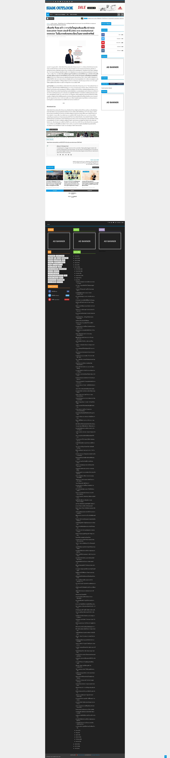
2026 (76, 256)
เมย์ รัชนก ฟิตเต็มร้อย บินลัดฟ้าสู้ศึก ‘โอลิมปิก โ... (85, 503)
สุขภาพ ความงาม (52, 279)
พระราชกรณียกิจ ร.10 (57, 264)
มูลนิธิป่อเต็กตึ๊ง (63, 268)
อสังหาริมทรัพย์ (61, 279)
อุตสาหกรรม (59, 282)
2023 (76, 262)
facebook (90, 190)
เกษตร (59, 257)
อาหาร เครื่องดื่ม (51, 282)
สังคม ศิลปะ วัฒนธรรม (53, 277)
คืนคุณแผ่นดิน (65, 257)
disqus (72, 190)
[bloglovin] (60, 2)
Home (48, 23)
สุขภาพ (61, 277)
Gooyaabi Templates (95, 755)
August (77, 277)
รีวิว (68, 14)
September (78, 275)
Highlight (105, 83)
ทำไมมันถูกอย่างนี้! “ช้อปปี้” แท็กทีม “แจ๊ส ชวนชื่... (85, 609)
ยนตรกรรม (111, 18)
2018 (76, 748)
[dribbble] (63, 2)
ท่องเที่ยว (64, 18)
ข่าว (51, 14)
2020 (76, 744)
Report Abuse (102, 251)
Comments (120, 83)
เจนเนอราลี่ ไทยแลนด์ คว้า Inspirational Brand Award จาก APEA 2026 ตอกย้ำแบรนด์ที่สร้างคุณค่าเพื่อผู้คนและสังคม (90, 183)
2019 (76, 746)
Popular (112, 83)
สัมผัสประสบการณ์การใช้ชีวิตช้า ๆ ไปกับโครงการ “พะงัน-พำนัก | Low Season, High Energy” (85, 18)
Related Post (50, 167)
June (77, 730)
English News (73, 14)
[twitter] (56, 2)
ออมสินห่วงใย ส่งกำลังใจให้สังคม (82, 320)
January (77, 741)
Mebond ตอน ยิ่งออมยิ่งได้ (81, 594)
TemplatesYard (81, 755)
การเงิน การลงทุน (53, 23)
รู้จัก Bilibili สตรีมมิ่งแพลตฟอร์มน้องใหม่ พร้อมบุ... (85, 423)
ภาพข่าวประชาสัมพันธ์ (60, 14)
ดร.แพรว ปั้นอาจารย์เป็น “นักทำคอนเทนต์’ (84, 505)
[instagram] (70, 2)
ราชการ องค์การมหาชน (53, 273)
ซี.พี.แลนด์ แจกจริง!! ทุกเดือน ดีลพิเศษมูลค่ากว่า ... (85, 626)
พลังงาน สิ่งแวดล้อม (52, 266)
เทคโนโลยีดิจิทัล (57, 260)
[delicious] (72, 2)
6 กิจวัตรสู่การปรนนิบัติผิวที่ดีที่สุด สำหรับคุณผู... (85, 300)
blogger (55, 190)
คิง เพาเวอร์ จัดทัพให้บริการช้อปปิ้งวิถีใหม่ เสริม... (85, 604)
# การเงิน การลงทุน (53, 129)
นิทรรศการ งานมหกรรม (60, 262)
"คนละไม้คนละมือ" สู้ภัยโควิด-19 (82, 483)
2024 (76, 260)
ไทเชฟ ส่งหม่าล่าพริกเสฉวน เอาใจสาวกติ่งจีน (85, 709)
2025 (76, 258)
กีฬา (55, 257)
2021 (76, 267)
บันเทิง (49, 264)
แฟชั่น (60, 266)
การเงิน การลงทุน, (62, 36)
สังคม (65, 275)
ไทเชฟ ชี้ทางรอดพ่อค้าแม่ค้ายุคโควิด (83, 537)
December (78, 269)
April (77, 734)
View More (96, 167)
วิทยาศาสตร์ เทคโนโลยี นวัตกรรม (55, 275)
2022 (76, 264)
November (78, 271)
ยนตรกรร (50, 271)
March (77, 737)
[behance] (67, 2)
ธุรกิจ (63, 260)
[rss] (65, 2)
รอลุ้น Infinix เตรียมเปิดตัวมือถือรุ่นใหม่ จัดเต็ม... (85, 388)
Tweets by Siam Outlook (106, 88)
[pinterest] (58, 2)
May (77, 732)
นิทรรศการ (50, 262)
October (78, 273)
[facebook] (53, 2)
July (77, 279)
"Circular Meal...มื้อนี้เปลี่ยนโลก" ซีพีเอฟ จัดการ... (85, 426)
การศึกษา (50, 257)
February (78, 739)
